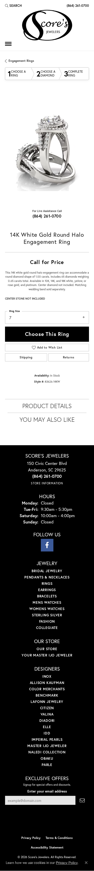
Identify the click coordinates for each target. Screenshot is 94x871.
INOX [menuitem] (47, 676)
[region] (47, 149)
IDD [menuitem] (47, 733)
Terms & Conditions (59, 838)
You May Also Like (47, 419)
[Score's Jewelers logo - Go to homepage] (47, 25)
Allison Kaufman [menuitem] (47, 682)
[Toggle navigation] (8, 44)
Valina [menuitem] (47, 714)
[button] (13, 5)
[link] (77, 5)
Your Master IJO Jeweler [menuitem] (47, 655)
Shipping (26, 357)
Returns (68, 357)
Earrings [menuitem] (47, 589)
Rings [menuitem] (47, 583)
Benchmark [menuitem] (47, 695)
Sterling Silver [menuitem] (47, 615)
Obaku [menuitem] (47, 758)
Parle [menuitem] (47, 764)
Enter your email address (47, 791)
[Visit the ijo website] (38, 822)
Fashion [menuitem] (47, 621)
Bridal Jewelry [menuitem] (47, 570)
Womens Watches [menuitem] (47, 608)
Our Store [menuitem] (47, 648)
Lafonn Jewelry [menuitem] (47, 701)
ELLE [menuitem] (47, 726)
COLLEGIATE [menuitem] (47, 627)
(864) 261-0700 (47, 216)
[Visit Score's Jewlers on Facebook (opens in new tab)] (47, 545)
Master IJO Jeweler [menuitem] (46, 745)
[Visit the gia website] (55, 822)
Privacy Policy (31, 838)
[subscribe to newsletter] (82, 800)
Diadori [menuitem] (47, 720)
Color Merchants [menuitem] (47, 689)
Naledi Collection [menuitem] (47, 752)
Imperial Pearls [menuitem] (47, 739)
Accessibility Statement (47, 847)
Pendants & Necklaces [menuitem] (47, 577)
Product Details (47, 406)
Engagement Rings (21, 61)
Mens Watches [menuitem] (47, 602)
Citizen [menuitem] (47, 707)
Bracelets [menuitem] (47, 596)
